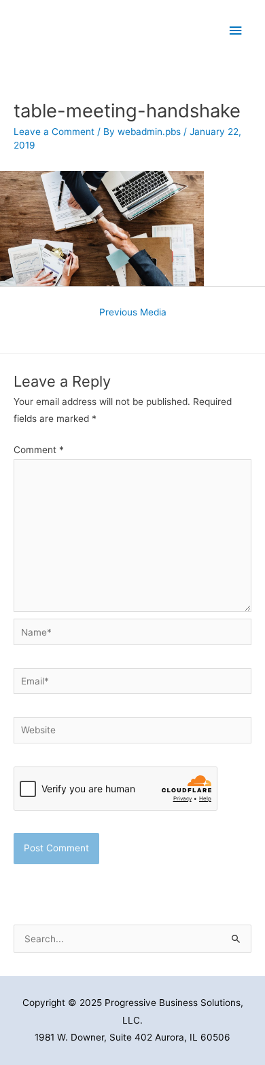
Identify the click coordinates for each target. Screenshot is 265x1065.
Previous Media (132, 312)
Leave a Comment (54, 131)
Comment (39, 449)
